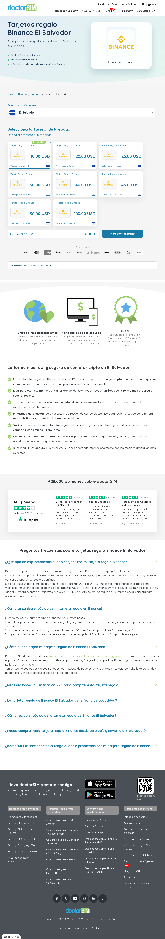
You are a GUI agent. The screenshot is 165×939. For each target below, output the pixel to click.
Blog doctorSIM (132, 871)
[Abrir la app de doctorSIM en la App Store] (100, 783)
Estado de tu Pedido (124, 4)
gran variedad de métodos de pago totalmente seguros (84, 656)
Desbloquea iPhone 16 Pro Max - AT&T (101, 840)
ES (153, 4)
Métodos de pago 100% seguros (137, 847)
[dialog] (11, 936)
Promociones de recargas (22, 816)
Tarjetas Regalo (17, 94)
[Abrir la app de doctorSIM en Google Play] (100, 794)
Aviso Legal (81, 928)
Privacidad (65, 928)
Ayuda (102, 4)
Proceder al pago (122, 233)
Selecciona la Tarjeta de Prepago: (39, 129)
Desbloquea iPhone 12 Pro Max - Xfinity (101, 870)
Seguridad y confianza (136, 839)
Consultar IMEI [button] (145, 10)
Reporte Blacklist (94, 826)
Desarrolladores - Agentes (139, 863)
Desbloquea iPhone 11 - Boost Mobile (101, 850)
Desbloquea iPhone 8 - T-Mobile (101, 860)
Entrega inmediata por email (38, 333)
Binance (35, 94)
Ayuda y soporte (133, 823)
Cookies (96, 928)
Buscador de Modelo (97, 820)
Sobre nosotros (133, 877)
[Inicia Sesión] (143, 4)
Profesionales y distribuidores (140, 855)
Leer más (46, 265)
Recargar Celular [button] (65, 10)
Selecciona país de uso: (22, 105)
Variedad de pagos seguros (81, 333)
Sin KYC (125, 331)
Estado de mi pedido (135, 816)
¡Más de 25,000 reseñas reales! (137, 885)
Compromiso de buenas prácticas (137, 831)
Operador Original (95, 832)
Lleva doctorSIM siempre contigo (40, 784)
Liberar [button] (126, 10)
